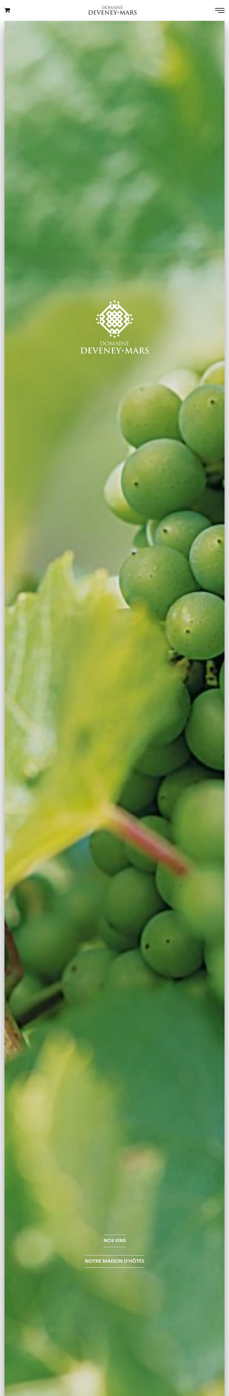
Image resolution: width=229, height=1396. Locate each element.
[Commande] (7, 10)
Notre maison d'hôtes (114, 1261)
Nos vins (114, 1240)
